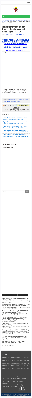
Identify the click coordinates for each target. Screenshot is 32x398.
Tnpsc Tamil (23, 20)
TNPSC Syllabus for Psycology (10, 384)
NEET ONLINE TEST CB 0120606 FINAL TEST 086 (15, 363)
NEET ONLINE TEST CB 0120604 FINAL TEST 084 (15, 368)
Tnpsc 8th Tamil (15, 101)
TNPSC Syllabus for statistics (9, 386)
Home (3, 20)
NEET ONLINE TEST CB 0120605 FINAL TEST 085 (15, 365)
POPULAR (5, 295)
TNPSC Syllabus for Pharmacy (10, 376)
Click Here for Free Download (15, 47)
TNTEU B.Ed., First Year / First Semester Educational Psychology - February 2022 (14, 317)
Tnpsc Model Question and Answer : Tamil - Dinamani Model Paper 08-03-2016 (15, 118)
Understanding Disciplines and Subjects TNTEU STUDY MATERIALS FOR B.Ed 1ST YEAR (16, 305)
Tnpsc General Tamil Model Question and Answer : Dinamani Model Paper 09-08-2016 (15, 131)
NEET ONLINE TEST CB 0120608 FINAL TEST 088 (15, 357)
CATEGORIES (22, 295)
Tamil (19, 20)
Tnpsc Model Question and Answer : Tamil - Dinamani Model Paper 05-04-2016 (15, 126)
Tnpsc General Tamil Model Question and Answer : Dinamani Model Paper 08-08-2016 (15, 135)
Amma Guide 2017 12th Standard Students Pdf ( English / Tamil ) (15, 324)
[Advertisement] (16, 210)
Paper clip (15, 20)
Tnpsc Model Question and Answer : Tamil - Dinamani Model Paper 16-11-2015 (15, 41)
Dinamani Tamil (8, 20)
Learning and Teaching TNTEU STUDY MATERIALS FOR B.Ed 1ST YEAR (13, 341)
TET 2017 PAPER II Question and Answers (14, 336)
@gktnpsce (9, 34)
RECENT (14, 295)
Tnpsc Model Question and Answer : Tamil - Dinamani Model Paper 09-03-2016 (15, 122)
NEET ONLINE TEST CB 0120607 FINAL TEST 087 (15, 360)
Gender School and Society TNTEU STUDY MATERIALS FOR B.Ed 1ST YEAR (15, 311)
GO (27, 191)
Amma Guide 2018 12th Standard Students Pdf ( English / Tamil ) (15, 298)
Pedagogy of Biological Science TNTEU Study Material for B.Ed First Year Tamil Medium (15, 330)
